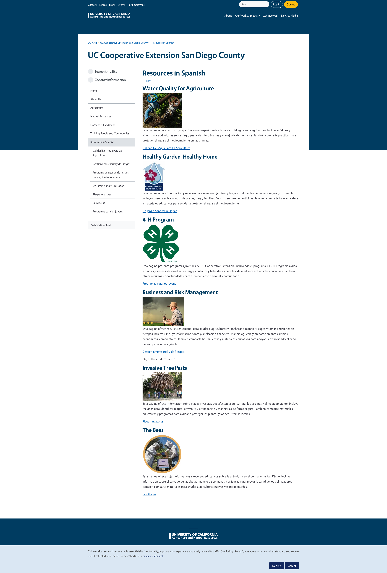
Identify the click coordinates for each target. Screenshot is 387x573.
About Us (95, 99)
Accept (292, 566)
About (228, 15)
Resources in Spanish (102, 142)
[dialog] (193, 559)
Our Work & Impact (246, 15)
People (103, 4)
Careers (92, 4)
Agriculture (96, 107)
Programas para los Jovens (108, 211)
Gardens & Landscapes (103, 125)
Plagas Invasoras (153, 421)
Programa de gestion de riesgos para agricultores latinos (111, 175)
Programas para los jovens (159, 283)
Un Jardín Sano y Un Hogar (160, 211)
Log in (276, 4)
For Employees (136, 4)
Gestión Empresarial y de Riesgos (164, 351)
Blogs (112, 4)
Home (94, 90)
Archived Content (101, 225)
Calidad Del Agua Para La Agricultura (166, 148)
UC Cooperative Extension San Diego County (124, 42)
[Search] (267, 4)
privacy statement (153, 556)
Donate (291, 4)
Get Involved (270, 15)
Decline (276, 566)
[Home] (109, 16)
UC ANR (92, 42)
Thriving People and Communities (109, 133)
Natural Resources (100, 116)
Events (121, 4)
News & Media (289, 15)
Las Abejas (149, 494)
